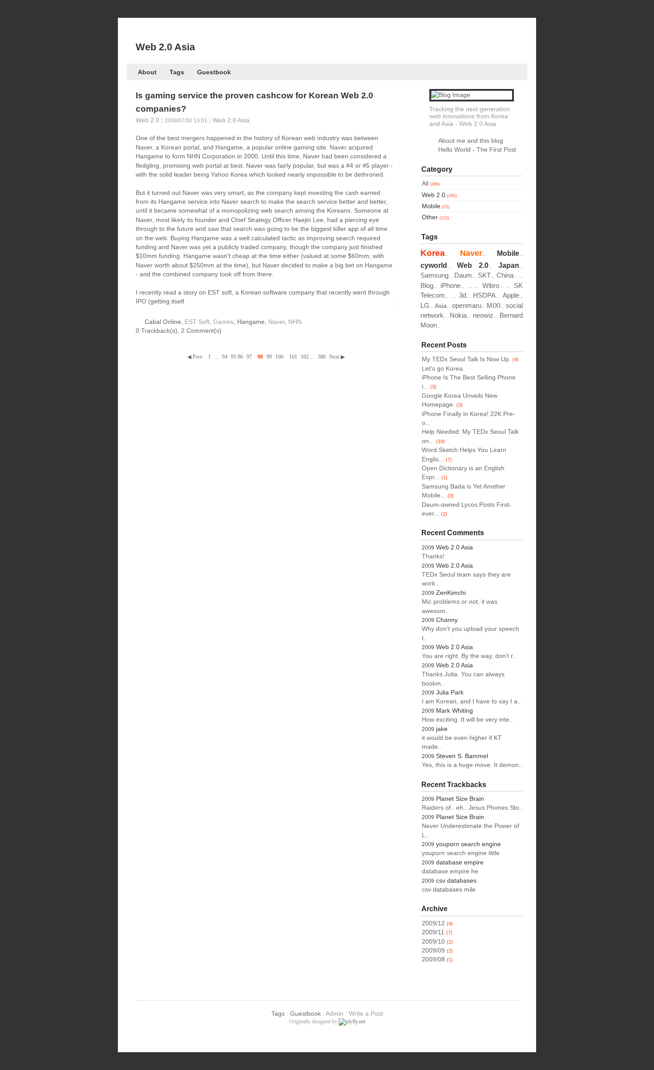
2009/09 (433, 950)
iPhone (450, 285)
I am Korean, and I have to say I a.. (471, 701)
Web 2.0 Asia (165, 46)
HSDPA (484, 295)
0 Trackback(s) (157, 330)
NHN (295, 322)
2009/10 (433, 941)
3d (462, 295)
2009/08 (433, 959)
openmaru (466, 305)
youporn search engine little (461, 853)
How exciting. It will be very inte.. (467, 719)
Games (223, 322)
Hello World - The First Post (477, 149)
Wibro (490, 285)
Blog (426, 285)
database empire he (450, 871)
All (431, 183)
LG (424, 305)
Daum (463, 275)
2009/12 (433, 923)
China (505, 275)
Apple (511, 295)
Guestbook (214, 72)
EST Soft (197, 322)
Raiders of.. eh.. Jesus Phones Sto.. (472, 807)
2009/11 (433, 932)
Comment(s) (201, 330)
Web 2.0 (147, 120)
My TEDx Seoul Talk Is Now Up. (466, 359)
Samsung (434, 275)
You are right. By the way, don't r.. (469, 656)
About (147, 72)
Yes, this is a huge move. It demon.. (472, 765)
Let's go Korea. (443, 368)
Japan (508, 265)
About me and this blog (470, 140)
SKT (484, 275)
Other (435, 217)
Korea (432, 253)
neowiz (483, 315)
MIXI (494, 305)
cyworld (433, 265)
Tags (177, 72)
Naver (276, 322)
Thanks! (433, 556)
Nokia (458, 315)
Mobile (435, 206)
